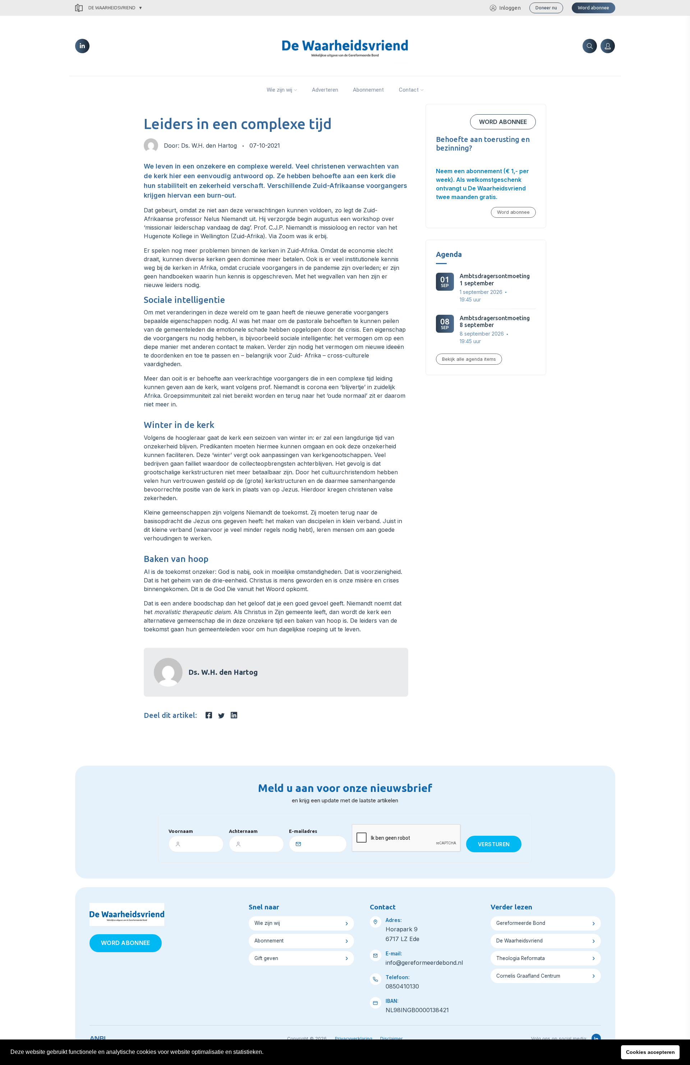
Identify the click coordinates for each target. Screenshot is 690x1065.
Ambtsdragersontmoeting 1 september (495, 279)
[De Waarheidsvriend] (345, 45)
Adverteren (325, 90)
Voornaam (181, 831)
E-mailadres (303, 831)
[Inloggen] (608, 46)
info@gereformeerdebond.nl (424, 962)
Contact (409, 90)
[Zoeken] (590, 46)
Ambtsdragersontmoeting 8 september (495, 321)
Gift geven (266, 958)
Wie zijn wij (279, 90)
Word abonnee (593, 7)
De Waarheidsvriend (111, 7)
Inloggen (510, 8)
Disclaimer (391, 1038)
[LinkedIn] (82, 46)
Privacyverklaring (353, 1038)
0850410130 (402, 986)
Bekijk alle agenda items (469, 359)
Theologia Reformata (520, 958)
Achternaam (243, 831)
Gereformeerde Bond (520, 923)
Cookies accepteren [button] (650, 1052)
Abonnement (368, 90)
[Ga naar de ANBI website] (97, 1037)
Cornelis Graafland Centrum (528, 976)
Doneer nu (546, 7)
